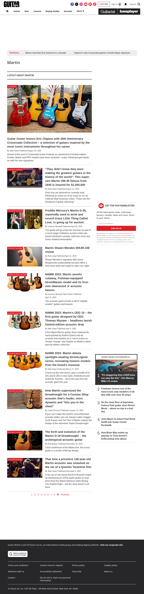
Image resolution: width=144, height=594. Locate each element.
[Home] (7, 11)
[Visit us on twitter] (76, 4)
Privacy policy (78, 565)
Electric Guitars (15, 313)
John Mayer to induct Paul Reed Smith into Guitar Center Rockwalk (118, 422)
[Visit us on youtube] (85, 4)
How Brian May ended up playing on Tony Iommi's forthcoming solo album (114, 435)
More (79, 11)
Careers (11, 577)
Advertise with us (16, 571)
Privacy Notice (126, 235)
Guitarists (12, 87)
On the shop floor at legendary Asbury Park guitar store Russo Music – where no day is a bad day (118, 407)
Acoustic (68, 11)
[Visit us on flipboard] (90, 4)
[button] (135, 4)
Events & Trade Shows (17, 275)
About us (108, 571)
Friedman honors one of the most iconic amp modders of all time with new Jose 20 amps (117, 391)
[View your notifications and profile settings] (125, 4)
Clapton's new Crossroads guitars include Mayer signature (102, 52)
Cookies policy (110, 565)
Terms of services (124, 233)
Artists (17, 11)
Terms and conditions (18, 565)
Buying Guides (52, 11)
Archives (65, 495)
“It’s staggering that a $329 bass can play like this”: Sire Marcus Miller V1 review (118, 378)
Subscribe (103, 4)
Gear (26, 11)
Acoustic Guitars (15, 169)
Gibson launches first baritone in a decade (45, 52)
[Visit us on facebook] (72, 4)
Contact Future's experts (51, 565)
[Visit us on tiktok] (94, 4)
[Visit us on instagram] (81, 4)
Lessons (37, 11)
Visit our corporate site (111, 545)
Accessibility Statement (51, 571)
